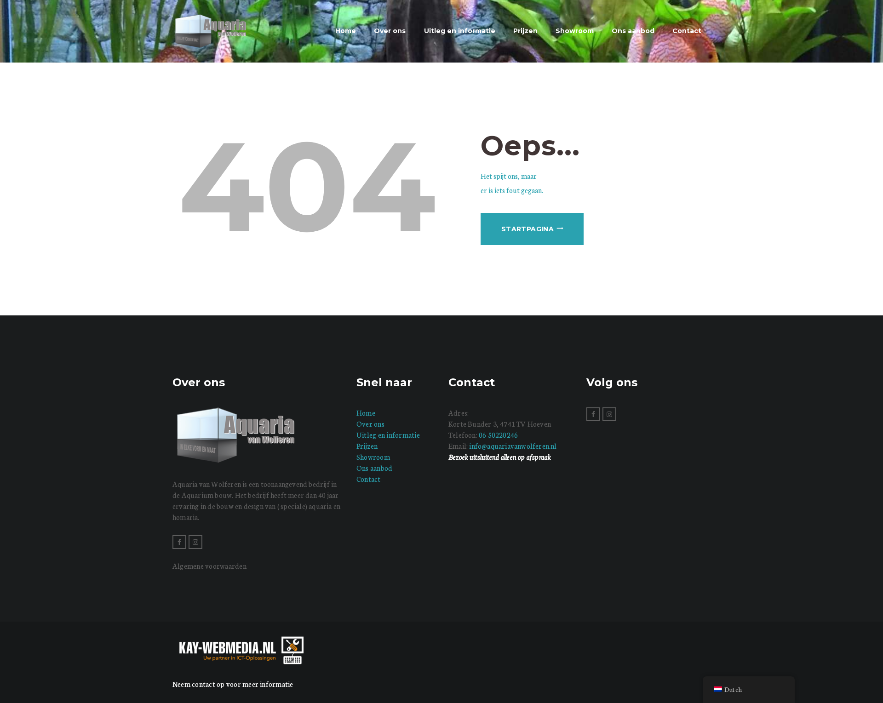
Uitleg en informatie (388, 435)
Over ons (370, 424)
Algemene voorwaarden (209, 566)
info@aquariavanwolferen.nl (512, 446)
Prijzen (367, 446)
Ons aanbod (374, 468)
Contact (368, 479)
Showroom (373, 457)
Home (365, 412)
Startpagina (527, 229)
